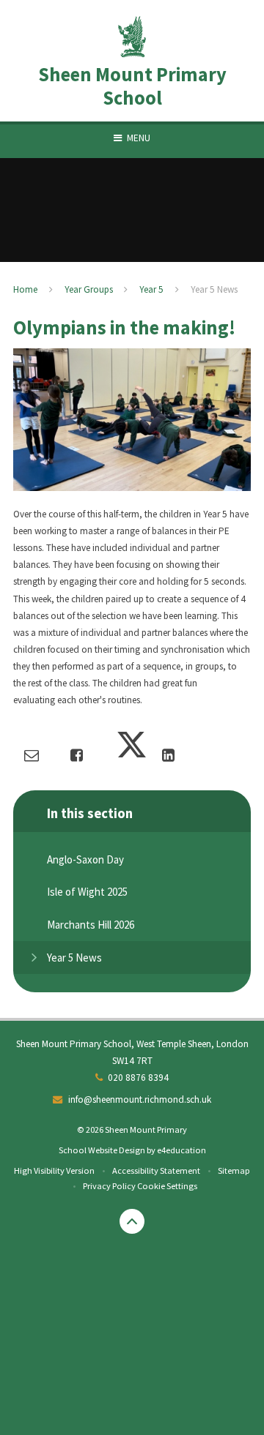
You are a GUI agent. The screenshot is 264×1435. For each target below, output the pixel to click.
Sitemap (234, 1170)
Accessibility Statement (156, 1170)
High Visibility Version (54, 1170)
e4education (181, 1149)
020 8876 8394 (138, 1077)
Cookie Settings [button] (167, 1185)
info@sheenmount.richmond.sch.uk (139, 1099)
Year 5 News (214, 289)
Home (25, 289)
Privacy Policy (109, 1185)
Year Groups (89, 289)
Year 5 (151, 289)
